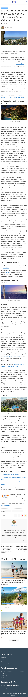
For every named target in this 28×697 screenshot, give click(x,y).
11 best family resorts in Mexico (11, 474)
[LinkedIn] (25, 540)
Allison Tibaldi (5, 637)
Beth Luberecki (5, 584)
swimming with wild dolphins (12, 356)
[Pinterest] (22, 515)
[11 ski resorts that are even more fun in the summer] (14, 596)
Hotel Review (8, 511)
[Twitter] (19, 515)
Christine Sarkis (13, 53)
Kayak (7, 272)
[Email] (25, 515)
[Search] (26, 2)
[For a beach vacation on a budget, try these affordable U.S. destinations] (14, 570)
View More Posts (14, 527)
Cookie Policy (14, 695)
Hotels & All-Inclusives (11, 577)
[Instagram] (23, 540)
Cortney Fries (5, 609)
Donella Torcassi (9, 27)
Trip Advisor (6, 268)
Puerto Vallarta (19, 511)
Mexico (14, 511)
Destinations (4, 577)
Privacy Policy (23, 693)
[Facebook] (15, 515)
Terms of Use (16, 693)
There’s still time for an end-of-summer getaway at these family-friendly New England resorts (14, 633)
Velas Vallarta (20, 64)
